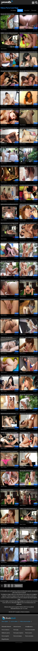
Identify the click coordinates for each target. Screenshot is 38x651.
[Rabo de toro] (9, 59)
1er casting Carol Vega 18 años (27, 356)
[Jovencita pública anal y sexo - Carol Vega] (9, 383)
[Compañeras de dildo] (28, 440)
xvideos (16, 29)
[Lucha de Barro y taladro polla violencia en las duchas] (9, 554)
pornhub (35, 29)
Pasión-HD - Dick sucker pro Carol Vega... (28, 413)
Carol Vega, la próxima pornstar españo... (8, 299)
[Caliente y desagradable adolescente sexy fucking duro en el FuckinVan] (9, 345)
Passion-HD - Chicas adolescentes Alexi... (28, 71)
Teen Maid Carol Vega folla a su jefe (9, 185)
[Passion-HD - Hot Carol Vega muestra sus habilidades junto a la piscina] (9, 21)
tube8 (16, 48)
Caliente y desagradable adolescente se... (7, 337)
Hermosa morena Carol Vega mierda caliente (9, 223)
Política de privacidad (25, 621)
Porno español (5, 636)
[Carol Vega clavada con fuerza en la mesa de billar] (28, 288)
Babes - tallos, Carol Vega (26, 565)
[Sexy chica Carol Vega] (9, 326)
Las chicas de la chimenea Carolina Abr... (9, 166)
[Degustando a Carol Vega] (28, 383)
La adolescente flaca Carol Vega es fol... (28, 185)
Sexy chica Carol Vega (6, 318)
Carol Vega (3, 470)
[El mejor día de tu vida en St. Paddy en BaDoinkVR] (9, 440)
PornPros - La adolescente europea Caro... (28, 261)
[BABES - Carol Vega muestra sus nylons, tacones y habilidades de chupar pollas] (28, 516)
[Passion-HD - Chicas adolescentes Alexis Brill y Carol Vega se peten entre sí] (28, 78)
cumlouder (15, 67)
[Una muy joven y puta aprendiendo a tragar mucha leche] (28, 59)
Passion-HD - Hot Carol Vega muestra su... (7, 14)
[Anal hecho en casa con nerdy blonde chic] (28, 307)
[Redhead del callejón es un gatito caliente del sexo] (28, 212)
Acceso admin (19, 642)
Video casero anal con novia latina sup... (28, 109)
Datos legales (5, 621)
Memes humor (17, 626)
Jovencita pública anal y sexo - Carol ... (9, 375)
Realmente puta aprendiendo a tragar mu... (8, 413)
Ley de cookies (14, 621)
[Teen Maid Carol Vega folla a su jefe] (9, 193)
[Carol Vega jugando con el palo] (28, 497)
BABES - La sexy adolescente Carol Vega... (9, 33)
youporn (35, 124)
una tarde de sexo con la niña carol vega (9, 242)
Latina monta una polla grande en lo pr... (9, 204)
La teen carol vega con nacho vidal (28, 166)
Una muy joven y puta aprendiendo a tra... (28, 52)
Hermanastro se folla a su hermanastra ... (26, 33)
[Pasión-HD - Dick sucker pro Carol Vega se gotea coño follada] (9, 516)
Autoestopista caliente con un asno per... (28, 14)
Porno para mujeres (18, 632)
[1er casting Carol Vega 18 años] (28, 364)
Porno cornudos (29, 636)
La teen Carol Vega (24, 318)
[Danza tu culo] (9, 364)
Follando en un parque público (27, 147)
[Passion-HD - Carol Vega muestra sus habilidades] (28, 250)
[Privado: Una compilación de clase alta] (9, 78)
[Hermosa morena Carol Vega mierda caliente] (9, 231)
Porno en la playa (17, 636)
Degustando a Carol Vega (26, 375)
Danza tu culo (4, 356)
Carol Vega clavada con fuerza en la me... (28, 280)
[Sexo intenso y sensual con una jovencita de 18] (9, 98)
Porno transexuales (30, 629)
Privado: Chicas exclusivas (26, 90)
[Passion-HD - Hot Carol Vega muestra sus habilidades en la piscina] (28, 478)
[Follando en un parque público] (28, 155)
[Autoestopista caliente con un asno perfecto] (28, 21)
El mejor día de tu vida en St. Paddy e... (9, 432)
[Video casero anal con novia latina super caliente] (28, 117)
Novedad (26, 10)
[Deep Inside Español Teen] (9, 497)
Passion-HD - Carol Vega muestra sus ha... (27, 242)
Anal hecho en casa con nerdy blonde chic (27, 299)
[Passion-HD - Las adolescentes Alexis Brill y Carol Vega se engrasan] (9, 402)
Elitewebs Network (6, 626)
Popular (20, 10)
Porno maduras (5, 629)
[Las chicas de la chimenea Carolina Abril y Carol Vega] (9, 174)
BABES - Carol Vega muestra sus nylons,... (27, 509)
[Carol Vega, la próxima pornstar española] (9, 307)
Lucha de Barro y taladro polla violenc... (8, 547)
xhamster (34, 48)
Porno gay (15, 629)
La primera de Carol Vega (7, 109)
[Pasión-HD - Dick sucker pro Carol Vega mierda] (28, 421)
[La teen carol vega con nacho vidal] (28, 174)
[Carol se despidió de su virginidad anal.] (9, 459)
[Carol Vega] (9, 478)
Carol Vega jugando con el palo (27, 489)
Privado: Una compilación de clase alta (9, 71)
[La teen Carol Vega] (28, 326)
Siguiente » (18, 585)
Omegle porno (28, 626)
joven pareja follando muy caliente (9, 128)
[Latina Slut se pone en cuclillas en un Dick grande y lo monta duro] (28, 136)
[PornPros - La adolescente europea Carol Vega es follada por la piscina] (28, 269)
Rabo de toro (4, 52)
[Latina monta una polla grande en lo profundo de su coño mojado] (9, 212)
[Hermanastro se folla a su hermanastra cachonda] (28, 40)
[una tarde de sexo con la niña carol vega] (9, 250)
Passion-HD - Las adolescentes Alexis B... (8, 395)
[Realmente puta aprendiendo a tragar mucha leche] (9, 421)
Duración (33, 10)
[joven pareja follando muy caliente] (9, 136)
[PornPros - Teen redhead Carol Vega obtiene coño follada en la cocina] (28, 345)
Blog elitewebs (5, 639)
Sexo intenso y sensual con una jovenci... (8, 90)
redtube (35, 258)
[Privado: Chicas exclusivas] (28, 98)
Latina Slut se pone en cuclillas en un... (28, 128)
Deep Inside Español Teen (7, 489)
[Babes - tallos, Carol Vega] (28, 573)
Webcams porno (6, 632)
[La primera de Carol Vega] (9, 117)
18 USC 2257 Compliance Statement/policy (19, 612)
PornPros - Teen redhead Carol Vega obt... (28, 337)
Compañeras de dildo (25, 432)
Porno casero (28, 632)
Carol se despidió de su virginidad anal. (9, 452)
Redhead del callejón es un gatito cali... (28, 204)
